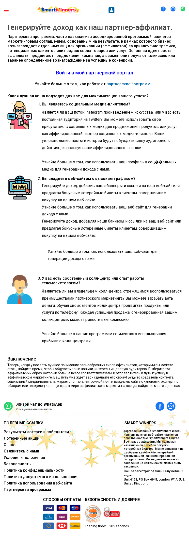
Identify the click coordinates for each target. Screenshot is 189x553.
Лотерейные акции (21, 438)
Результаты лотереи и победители (36, 432)
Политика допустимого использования (41, 476)
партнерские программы (130, 84)
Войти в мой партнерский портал (94, 73)
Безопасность (17, 464)
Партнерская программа (27, 489)
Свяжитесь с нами (21, 451)
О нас (9, 444)
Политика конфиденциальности (34, 470)
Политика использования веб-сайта (38, 483)
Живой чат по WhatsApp (39, 404)
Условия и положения (24, 457)
